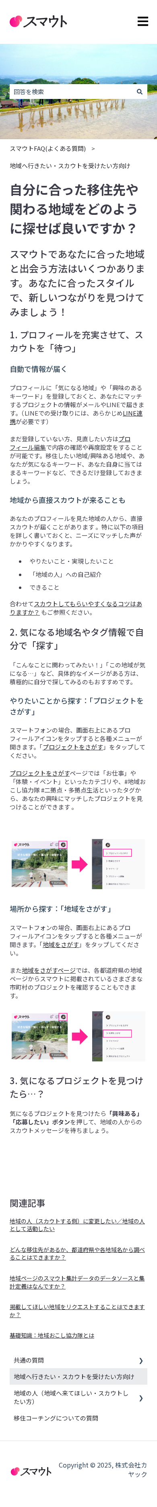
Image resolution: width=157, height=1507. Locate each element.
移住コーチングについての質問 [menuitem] (56, 1418)
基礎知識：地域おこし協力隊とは (52, 1335)
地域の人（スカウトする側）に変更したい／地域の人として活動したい (77, 1225)
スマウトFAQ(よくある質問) (48, 148)
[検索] (139, 91)
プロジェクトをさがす (73, 747)
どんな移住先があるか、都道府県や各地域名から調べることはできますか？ (77, 1254)
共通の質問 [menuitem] (29, 1360)
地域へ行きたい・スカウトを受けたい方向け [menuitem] (74, 1376)
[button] (140, 1361)
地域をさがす (61, 944)
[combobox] (71, 91)
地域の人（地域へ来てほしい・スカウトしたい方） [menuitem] (71, 1397)
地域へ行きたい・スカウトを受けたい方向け (70, 165)
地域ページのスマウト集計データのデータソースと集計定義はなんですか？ (77, 1282)
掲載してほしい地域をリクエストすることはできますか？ (77, 1311)
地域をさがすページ (49, 970)
